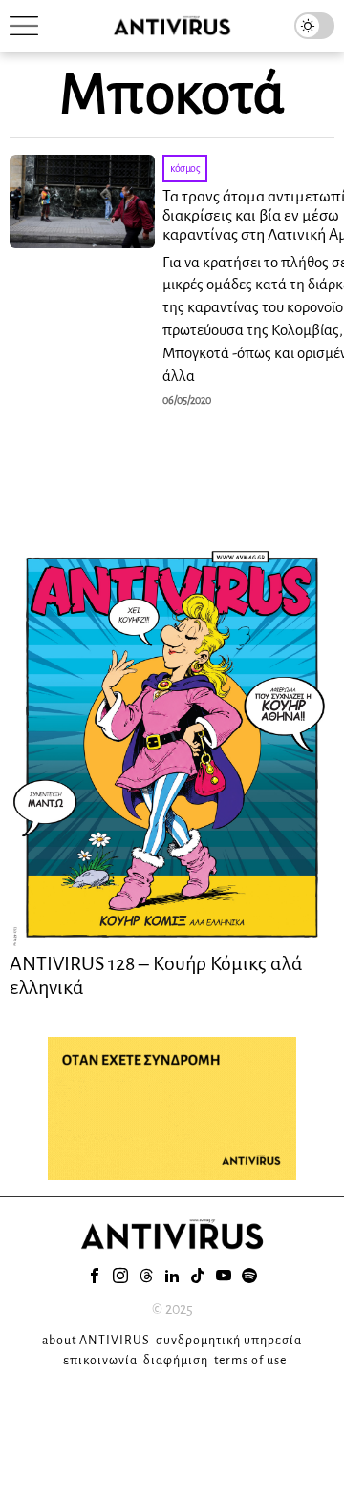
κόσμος (185, 168)
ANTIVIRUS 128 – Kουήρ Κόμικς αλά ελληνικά (156, 975)
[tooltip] (94, 1275)
